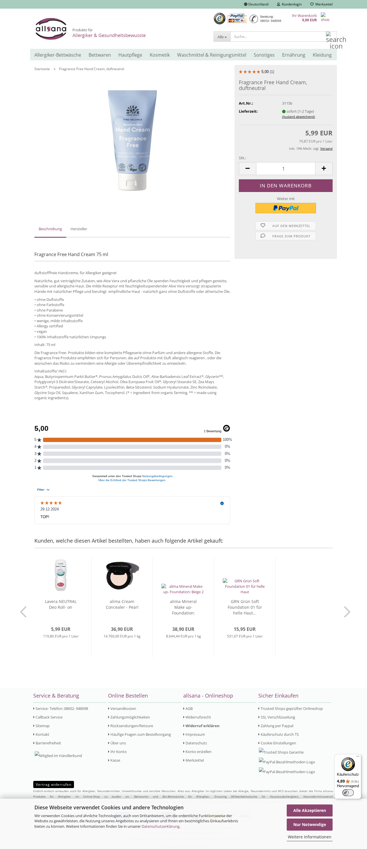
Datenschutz (196, 743)
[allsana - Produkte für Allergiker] (119, 29)
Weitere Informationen (309, 837)
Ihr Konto (118, 751)
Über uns (118, 743)
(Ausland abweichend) (298, 116)
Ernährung (293, 55)
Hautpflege (130, 55)
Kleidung (322, 55)
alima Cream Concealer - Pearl (122, 604)
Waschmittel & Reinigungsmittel (211, 55)
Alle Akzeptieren (309, 810)
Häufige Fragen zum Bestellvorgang (140, 734)
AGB (189, 708)
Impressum (195, 734)
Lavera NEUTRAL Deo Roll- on (61, 604)
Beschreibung (50, 228)
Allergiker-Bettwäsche (57, 55)
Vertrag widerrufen (53, 784)
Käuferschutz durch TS (279, 734)
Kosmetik (160, 55)
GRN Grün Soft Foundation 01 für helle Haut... (245, 607)
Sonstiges (264, 55)
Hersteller (79, 228)
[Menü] (357, 757)
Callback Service (49, 717)
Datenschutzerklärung (160, 826)
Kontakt (42, 734)
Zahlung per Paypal (276, 725)
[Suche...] (331, 37)
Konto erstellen (198, 751)
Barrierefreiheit (48, 743)
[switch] (348, 792)
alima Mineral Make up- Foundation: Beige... (183, 607)
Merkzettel (323, 4)
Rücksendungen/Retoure (131, 725)
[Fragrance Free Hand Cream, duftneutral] (132, 140)
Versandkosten (123, 708)
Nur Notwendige (309, 824)
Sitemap (42, 725)
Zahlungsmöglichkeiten (130, 717)
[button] (256, 4)
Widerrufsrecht (198, 717)
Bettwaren (100, 55)
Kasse (115, 760)
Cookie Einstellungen (278, 743)
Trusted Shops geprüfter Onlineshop (291, 708)
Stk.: (242, 157)
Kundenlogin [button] (291, 4)
